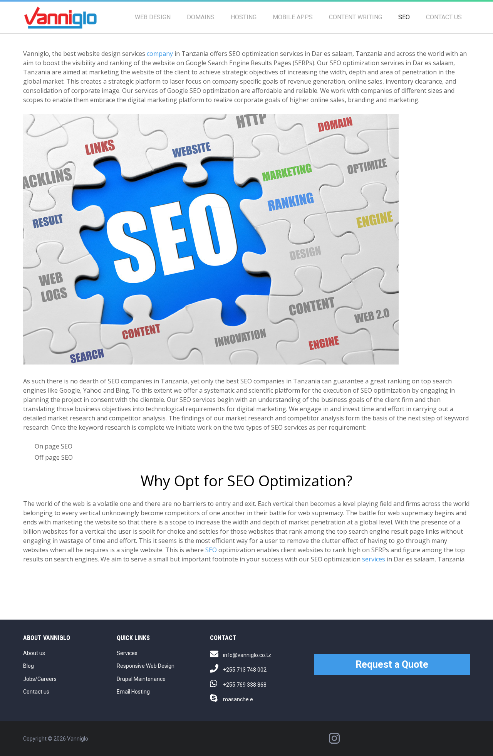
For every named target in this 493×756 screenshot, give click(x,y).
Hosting (244, 17)
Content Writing (355, 17)
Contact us (444, 17)
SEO (404, 17)
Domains (201, 17)
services (373, 559)
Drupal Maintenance (141, 679)
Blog (28, 666)
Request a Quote (391, 664)
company (160, 53)
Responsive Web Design (145, 666)
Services (127, 653)
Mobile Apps (293, 17)
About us (34, 653)
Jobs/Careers (40, 679)
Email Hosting (133, 692)
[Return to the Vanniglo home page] (60, 17)
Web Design (153, 17)
